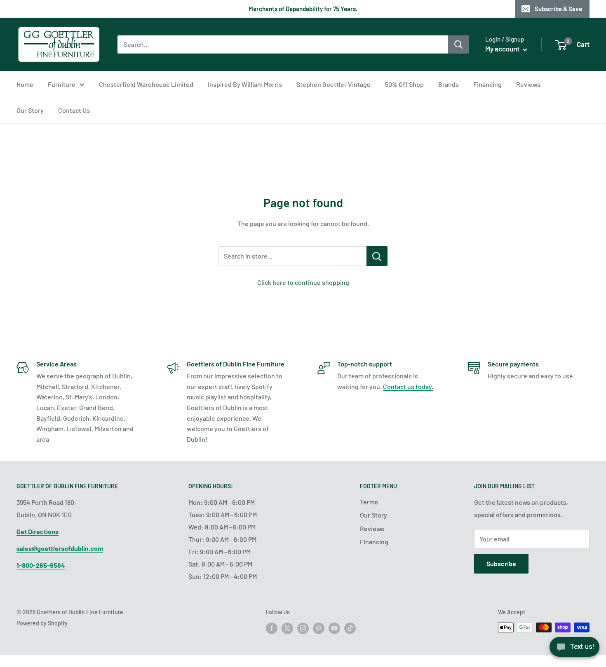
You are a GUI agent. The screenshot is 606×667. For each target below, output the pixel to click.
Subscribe (501, 563)
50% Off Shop (404, 84)
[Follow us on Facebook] (271, 628)
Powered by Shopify (42, 623)
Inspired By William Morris (245, 84)
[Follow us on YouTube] (334, 628)
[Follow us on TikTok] (350, 628)
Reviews (528, 84)
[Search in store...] (377, 256)
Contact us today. (408, 386)
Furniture (61, 84)
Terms (369, 502)
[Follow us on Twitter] (287, 628)
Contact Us (74, 110)
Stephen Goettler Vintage (333, 84)
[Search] (458, 44)
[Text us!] (574, 649)
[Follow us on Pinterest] (318, 628)
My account (503, 48)
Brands (448, 84)
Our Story (30, 110)
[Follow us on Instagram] (303, 628)
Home (24, 84)
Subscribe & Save (558, 8)
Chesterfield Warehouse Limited (146, 84)
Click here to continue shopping (303, 282)
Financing (487, 84)
